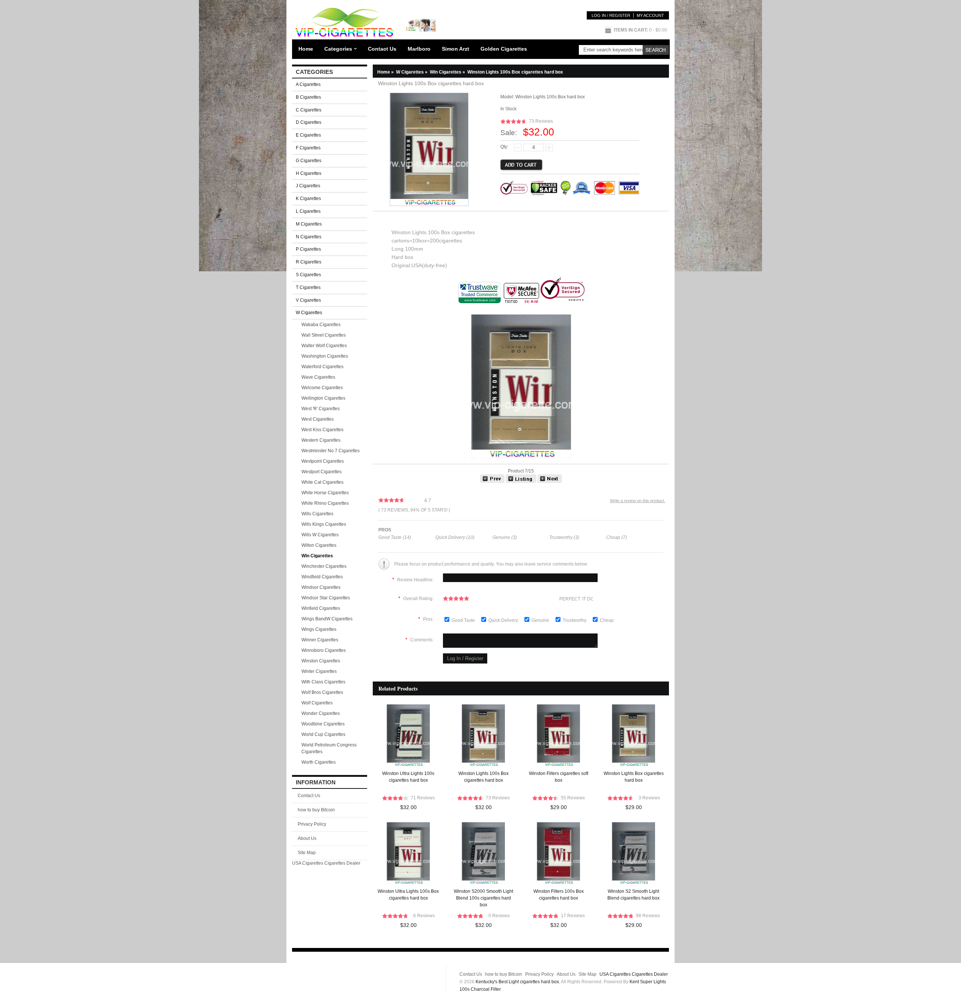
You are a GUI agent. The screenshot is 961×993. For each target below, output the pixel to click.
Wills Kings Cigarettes (323, 524)
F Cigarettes (308, 147)
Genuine (541, 620)
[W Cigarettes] (521, 481)
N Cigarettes (308, 236)
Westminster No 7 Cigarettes (330, 450)
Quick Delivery (503, 620)
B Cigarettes (308, 97)
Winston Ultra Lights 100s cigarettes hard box (408, 777)
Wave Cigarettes (318, 377)
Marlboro (419, 49)
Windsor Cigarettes (320, 587)
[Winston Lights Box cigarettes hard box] (550, 481)
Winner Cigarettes (319, 639)
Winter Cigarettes (319, 671)
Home (305, 49)
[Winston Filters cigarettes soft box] (492, 481)
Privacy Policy (312, 824)
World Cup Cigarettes (323, 734)
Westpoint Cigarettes (322, 461)
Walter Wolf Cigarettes (324, 345)
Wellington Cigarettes (323, 398)
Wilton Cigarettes (318, 545)
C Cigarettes (308, 110)
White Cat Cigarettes (322, 482)
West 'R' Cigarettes (320, 408)
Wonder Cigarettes (320, 713)
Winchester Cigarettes (323, 566)
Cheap (607, 620)
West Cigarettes (317, 419)
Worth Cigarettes (318, 762)
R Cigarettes (308, 262)
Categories (338, 49)
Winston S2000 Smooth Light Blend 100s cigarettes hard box (483, 898)
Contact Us (382, 49)
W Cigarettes (412, 72)
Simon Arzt (455, 49)
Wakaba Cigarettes (320, 324)
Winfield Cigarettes (320, 608)
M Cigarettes (309, 224)
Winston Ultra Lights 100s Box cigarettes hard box (408, 895)
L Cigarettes (308, 211)
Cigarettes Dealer (342, 863)
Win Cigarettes (448, 72)
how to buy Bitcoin (316, 809)
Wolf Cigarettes (317, 703)
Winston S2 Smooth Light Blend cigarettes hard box (633, 895)
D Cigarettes (308, 122)
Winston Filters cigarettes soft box (558, 777)
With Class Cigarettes (323, 682)
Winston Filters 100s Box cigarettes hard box (558, 895)
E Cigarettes (308, 135)
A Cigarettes (308, 84)
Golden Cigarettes (503, 49)
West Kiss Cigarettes (322, 429)
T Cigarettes (308, 287)
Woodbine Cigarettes (323, 724)
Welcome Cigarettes (322, 387)
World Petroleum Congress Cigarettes (329, 748)
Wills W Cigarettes (320, 534)
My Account (650, 15)
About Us (307, 838)
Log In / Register (611, 15)
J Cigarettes (308, 185)
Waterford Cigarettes (322, 366)
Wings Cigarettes (318, 629)
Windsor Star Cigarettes (325, 597)
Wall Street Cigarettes (323, 335)
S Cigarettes (308, 274)
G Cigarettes (308, 160)
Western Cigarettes (320, 440)
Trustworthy (575, 620)
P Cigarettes (308, 249)
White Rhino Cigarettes (325, 503)
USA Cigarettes (307, 863)
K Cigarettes (308, 198)
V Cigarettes (308, 300)
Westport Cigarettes (321, 471)
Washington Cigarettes (324, 356)
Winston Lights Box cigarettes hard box (634, 777)
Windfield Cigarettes (322, 576)
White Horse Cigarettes (325, 492)
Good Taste (464, 620)
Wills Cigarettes (317, 513)
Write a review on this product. (637, 500)
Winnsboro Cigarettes (323, 650)
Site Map (307, 852)
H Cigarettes (308, 173)
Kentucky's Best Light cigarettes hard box (517, 981)
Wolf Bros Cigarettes (322, 692)
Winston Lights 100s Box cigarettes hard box (483, 777)
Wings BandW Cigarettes (326, 618)
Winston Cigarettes (320, 661)
